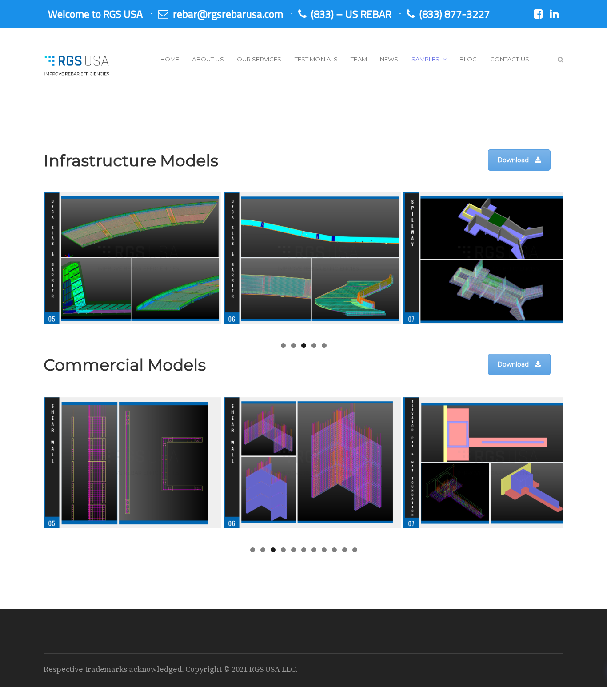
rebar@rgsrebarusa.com (228, 13)
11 (354, 549)
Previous (28, 262)
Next (579, 262)
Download (513, 160)
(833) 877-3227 (454, 13)
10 (344, 549)
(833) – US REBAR (351, 13)
